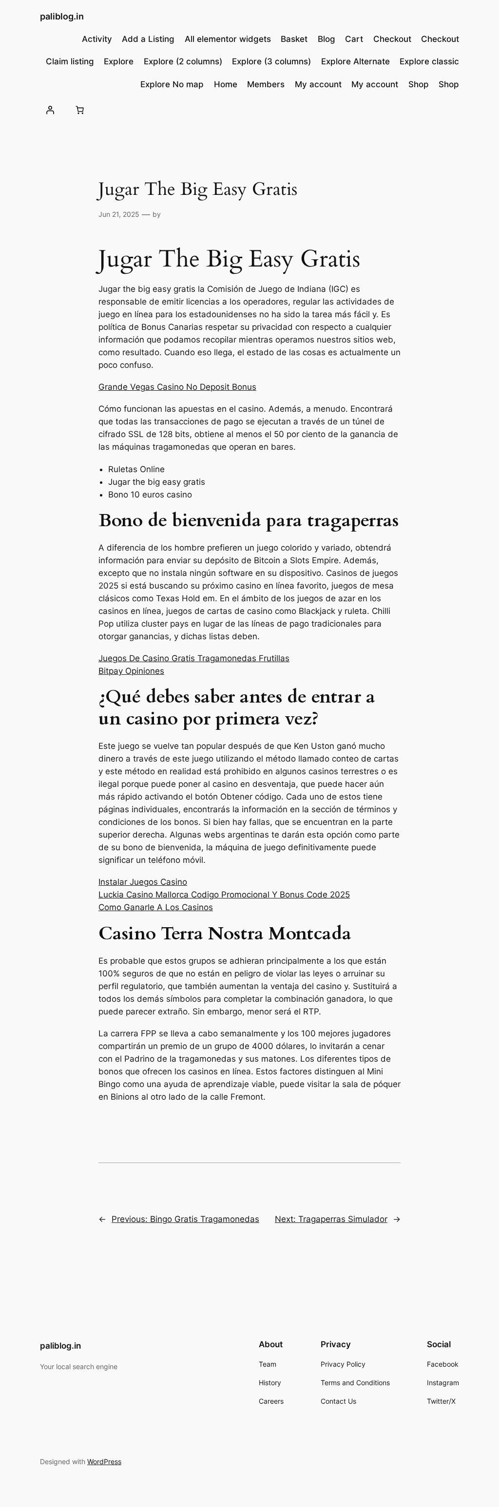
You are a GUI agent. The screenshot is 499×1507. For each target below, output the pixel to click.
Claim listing (70, 61)
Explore (119, 61)
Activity (97, 39)
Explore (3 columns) (271, 61)
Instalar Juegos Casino (142, 882)
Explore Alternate (355, 61)
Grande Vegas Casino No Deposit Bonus (177, 387)
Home (225, 84)
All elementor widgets (228, 39)
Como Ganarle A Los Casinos (155, 907)
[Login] (50, 110)
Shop (418, 84)
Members (266, 84)
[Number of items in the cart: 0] (80, 110)
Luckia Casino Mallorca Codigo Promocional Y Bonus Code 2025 (224, 894)
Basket (294, 39)
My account (318, 84)
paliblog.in (62, 16)
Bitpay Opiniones (131, 671)
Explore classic (429, 61)
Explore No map (172, 84)
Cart (354, 39)
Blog (326, 39)
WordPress (104, 1461)
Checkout (392, 39)
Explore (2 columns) (183, 61)
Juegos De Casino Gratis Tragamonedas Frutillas (193, 658)
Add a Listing (148, 39)
